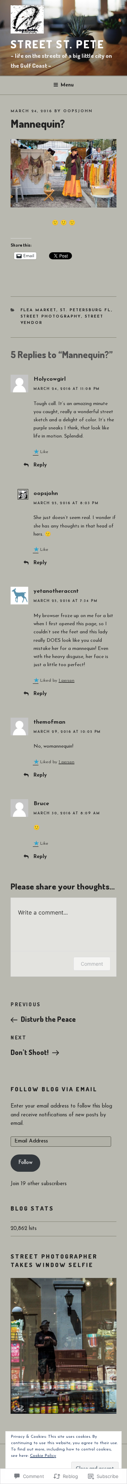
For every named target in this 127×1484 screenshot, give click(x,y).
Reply (40, 465)
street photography (50, 317)
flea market (38, 310)
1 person (66, 680)
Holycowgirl (50, 379)
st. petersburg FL (85, 310)
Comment (92, 964)
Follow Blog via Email (54, 1089)
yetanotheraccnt (56, 591)
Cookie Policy (43, 1456)
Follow (25, 1162)
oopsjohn (78, 111)
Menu (67, 85)
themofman (49, 722)
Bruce (41, 804)
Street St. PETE (57, 44)
